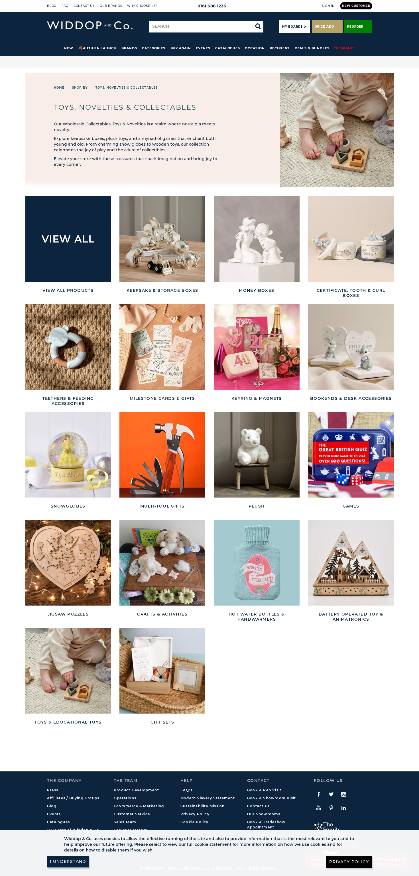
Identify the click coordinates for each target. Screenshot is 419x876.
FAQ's (186, 790)
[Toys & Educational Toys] (68, 671)
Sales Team (125, 822)
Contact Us (84, 6)
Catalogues (227, 48)
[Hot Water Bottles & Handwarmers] (257, 563)
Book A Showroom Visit (271, 798)
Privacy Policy (195, 814)
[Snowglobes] (68, 455)
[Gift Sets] (162, 671)
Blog (51, 6)
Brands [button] (129, 48)
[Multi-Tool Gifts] (162, 455)
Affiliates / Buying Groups (73, 798)
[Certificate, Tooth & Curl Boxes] (351, 239)
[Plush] (257, 455)
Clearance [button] (344, 48)
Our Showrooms (263, 814)
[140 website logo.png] (90, 25)
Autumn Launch (100, 48)
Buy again (180, 48)
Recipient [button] (280, 48)
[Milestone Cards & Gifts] (162, 347)
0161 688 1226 (212, 6)
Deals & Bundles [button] (312, 48)
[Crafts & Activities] (162, 563)
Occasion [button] (255, 48)
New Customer (356, 6)
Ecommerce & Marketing (139, 806)
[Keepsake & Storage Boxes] (162, 239)
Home (59, 87)
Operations (125, 798)
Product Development (136, 790)
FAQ (65, 6)
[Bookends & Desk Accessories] (351, 347)
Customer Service (132, 814)
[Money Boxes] (257, 239)
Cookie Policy (194, 822)
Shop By (80, 87)
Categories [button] (153, 48)
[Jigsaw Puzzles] (68, 563)
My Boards (292, 26)
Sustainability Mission (202, 806)
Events (203, 48)
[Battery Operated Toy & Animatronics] (351, 563)
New (68, 48)
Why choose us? (142, 6)
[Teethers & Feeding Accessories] (68, 347)
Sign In (328, 6)
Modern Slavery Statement (207, 798)
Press (52, 790)
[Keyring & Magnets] (257, 347)
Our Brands (111, 6)
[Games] (351, 455)
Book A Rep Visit (264, 790)
